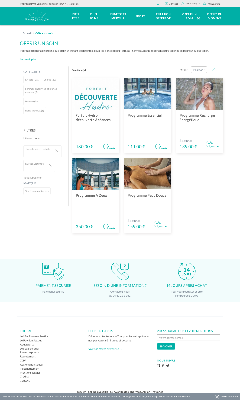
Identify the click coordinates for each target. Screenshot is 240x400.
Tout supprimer (32, 177)
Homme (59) (31, 101)
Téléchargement (29, 368)
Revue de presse (29, 352)
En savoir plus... (29, 59)
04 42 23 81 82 (70, 3)
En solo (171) (32, 79)
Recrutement (27, 356)
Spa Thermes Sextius (37, 191)
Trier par (182, 69)
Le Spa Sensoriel (29, 348)
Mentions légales (30, 372)
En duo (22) (50, 79)
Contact (173, 3)
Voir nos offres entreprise (103, 348)
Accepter (217, 396)
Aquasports (27, 344)
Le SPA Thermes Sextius (34, 336)
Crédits (24, 376)
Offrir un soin (189, 16)
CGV (23, 360)
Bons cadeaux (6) (34, 110)
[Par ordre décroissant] (215, 69)
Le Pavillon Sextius (31, 340)
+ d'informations (230, 396)
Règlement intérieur (32, 364)
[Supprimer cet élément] (57, 150)
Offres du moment (214, 16)
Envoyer (166, 346)
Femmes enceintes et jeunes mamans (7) (41, 90)
